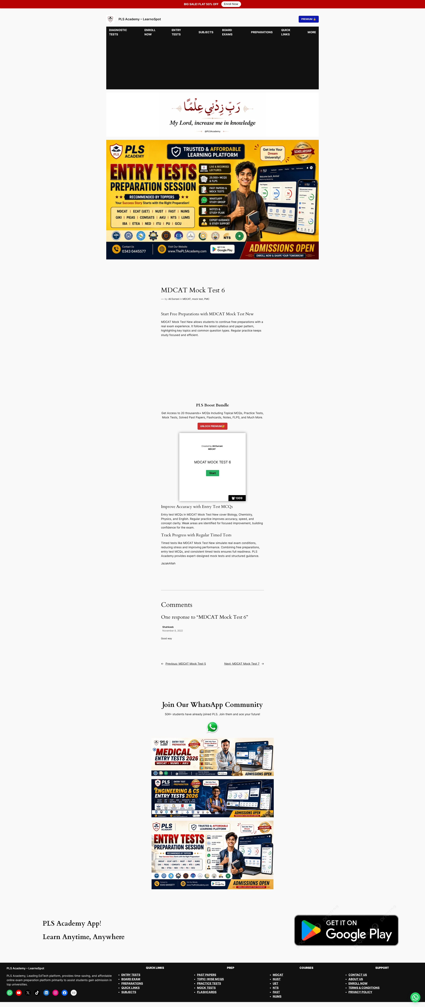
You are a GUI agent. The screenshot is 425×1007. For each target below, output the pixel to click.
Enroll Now (231, 4)
